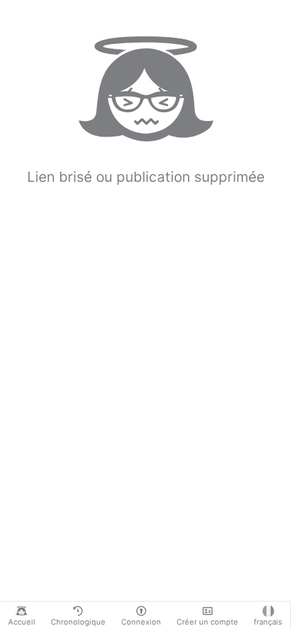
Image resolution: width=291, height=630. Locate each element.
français (268, 622)
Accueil (21, 622)
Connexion (141, 622)
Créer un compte (207, 622)
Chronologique (78, 622)
